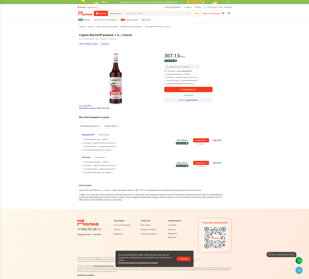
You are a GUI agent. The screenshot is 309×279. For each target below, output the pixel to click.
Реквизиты (172, 233)
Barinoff (87, 106)
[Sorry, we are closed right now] (299, 270)
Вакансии (172, 237)
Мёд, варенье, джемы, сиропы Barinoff (94, 108)
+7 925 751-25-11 (212, 7)
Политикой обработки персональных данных (138, 263)
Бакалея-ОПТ (88, 135)
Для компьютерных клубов (107, 26)
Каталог (91, 26)
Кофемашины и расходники (131, 26)
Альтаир (86, 157)
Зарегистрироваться (195, 2)
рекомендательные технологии (104, 266)
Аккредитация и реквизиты (86, 275)
